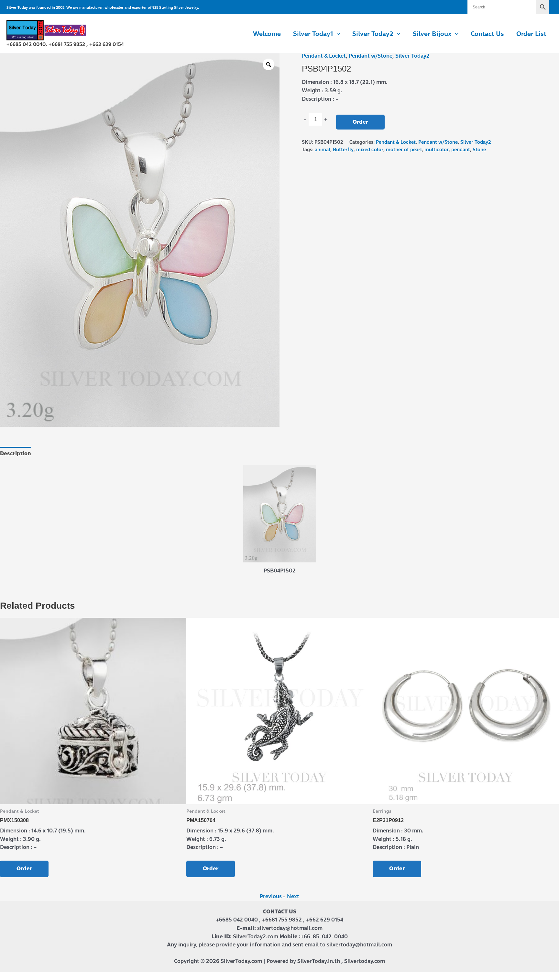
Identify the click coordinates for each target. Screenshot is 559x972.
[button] (336, 34)
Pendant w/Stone (370, 56)
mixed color (369, 149)
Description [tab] (15, 453)
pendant (460, 149)
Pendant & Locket (324, 56)
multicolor (436, 149)
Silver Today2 (412, 56)
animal (322, 149)
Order (360, 122)
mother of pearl (404, 149)
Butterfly (343, 149)
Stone (479, 149)
